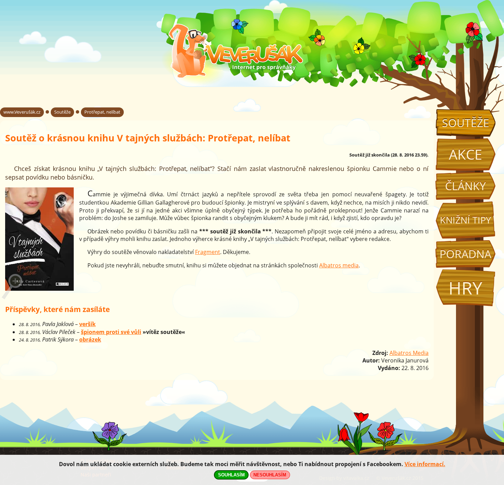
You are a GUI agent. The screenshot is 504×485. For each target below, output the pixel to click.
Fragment (207, 252)
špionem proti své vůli (111, 332)
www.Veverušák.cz (21, 112)
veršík (87, 324)
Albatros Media (409, 353)
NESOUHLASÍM (269, 474)
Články (465, 185)
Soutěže (465, 122)
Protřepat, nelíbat (102, 112)
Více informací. (425, 464)
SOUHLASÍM (231, 474)
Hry (465, 288)
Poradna (465, 253)
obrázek (90, 339)
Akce (465, 154)
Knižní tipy (465, 220)
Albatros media (339, 265)
